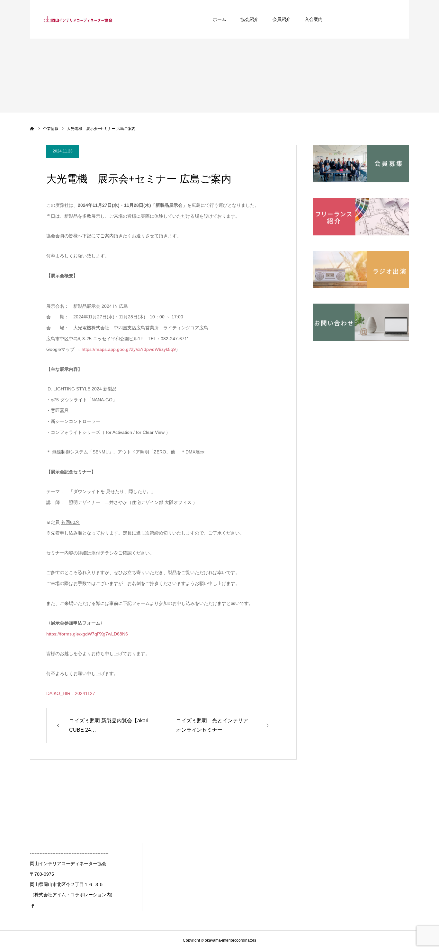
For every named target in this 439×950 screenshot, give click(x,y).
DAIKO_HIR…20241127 (70, 693)
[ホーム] (32, 129)
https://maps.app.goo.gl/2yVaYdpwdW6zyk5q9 (129, 349)
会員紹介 (282, 19)
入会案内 (314, 19)
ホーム (219, 19)
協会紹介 (249, 19)
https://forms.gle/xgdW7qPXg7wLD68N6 (87, 633)
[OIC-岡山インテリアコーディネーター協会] (78, 19)
